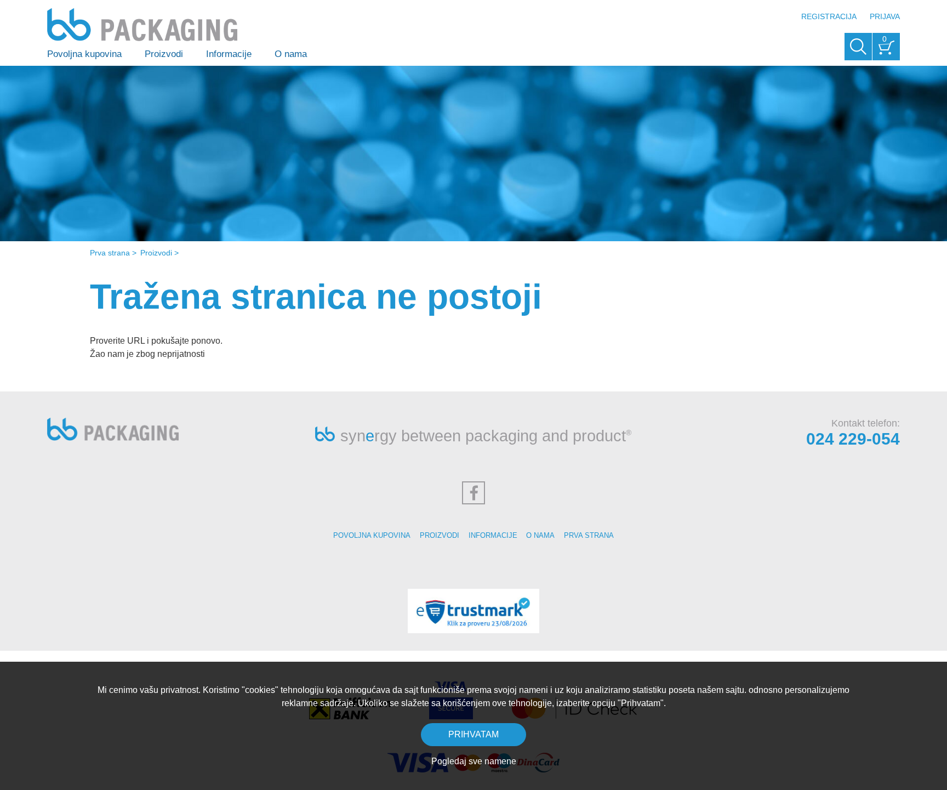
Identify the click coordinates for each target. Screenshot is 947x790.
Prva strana (110, 252)
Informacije (229, 54)
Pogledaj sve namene (473, 761)
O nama (291, 54)
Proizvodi (164, 54)
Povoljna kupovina (84, 54)
